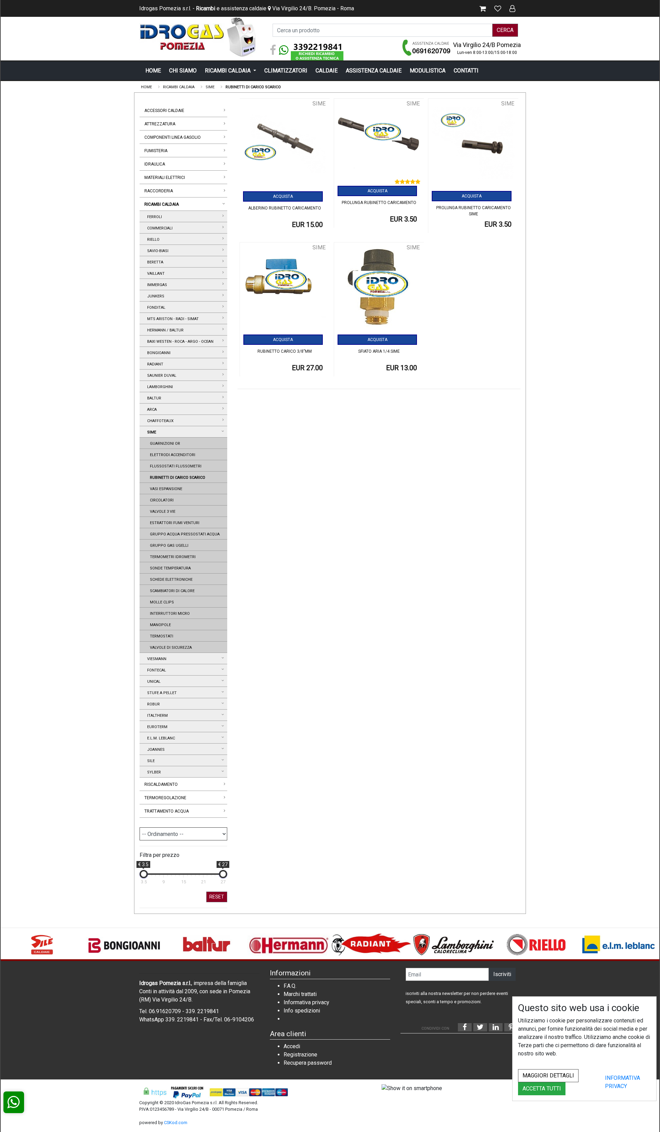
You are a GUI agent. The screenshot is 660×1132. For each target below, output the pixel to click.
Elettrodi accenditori (171, 455)
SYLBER (153, 772)
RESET (216, 896)
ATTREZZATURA (159, 124)
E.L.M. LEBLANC (160, 738)
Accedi (292, 1046)
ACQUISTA (283, 196)
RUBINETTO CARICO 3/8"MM (284, 351)
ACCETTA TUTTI (541, 1088)
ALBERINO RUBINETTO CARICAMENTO (284, 208)
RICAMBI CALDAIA (228, 70)
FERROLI (153, 217)
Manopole (159, 625)
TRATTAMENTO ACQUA (166, 811)
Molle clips (161, 602)
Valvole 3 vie (161, 511)
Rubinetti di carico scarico (176, 477)
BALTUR (153, 398)
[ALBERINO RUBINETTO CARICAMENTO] (284, 145)
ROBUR (152, 704)
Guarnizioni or (164, 443)
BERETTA (154, 262)
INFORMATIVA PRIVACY (622, 1082)
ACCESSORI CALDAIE (164, 110)
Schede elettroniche (170, 579)
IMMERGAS (156, 285)
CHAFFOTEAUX (159, 421)
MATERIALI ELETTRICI (164, 177)
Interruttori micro (169, 613)
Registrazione (300, 1054)
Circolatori (161, 500)
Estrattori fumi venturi (173, 523)
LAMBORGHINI (159, 387)
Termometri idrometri (172, 557)
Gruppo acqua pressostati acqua (184, 534)
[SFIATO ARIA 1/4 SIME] (379, 289)
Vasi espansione (165, 489)
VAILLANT (155, 273)
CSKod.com (175, 1122)
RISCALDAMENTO (161, 784)
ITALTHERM (156, 715)
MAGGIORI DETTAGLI (548, 1075)
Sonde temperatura (169, 568)
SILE (150, 761)
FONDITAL (155, 307)
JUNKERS (154, 296)
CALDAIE (327, 70)
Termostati (160, 636)
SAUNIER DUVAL (160, 375)
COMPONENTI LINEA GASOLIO (172, 137)
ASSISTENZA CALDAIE (374, 70)
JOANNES (155, 749)
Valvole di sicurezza (170, 647)
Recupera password (308, 1063)
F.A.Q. (290, 986)
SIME (150, 432)
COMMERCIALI (159, 228)
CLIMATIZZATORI (285, 70)
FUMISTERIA (155, 150)
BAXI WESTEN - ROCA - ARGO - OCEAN (179, 341)
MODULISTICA (428, 70)
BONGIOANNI (157, 353)
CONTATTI (466, 70)
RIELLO (152, 239)
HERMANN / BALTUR (164, 330)
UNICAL (153, 681)
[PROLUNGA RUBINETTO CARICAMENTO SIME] (473, 145)
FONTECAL (155, 670)
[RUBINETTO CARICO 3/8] (284, 289)
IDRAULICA (154, 164)
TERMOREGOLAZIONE (165, 797)
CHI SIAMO (183, 70)
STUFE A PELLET (161, 693)
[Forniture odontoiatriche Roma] (199, 37)
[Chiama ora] (426, 47)
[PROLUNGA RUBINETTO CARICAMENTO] (379, 143)
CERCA (505, 30)
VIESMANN (155, 659)
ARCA (151, 409)
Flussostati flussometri (174, 466)
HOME (153, 70)
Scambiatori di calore (171, 591)
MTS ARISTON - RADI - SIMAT (172, 319)
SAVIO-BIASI (156, 251)
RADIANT (154, 364)
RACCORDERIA (158, 191)
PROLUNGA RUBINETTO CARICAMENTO (379, 202)
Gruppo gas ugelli (168, 545)
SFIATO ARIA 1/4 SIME (379, 351)
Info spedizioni (302, 1010)
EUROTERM (156, 727)
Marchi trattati (300, 994)
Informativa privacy (306, 1002)
